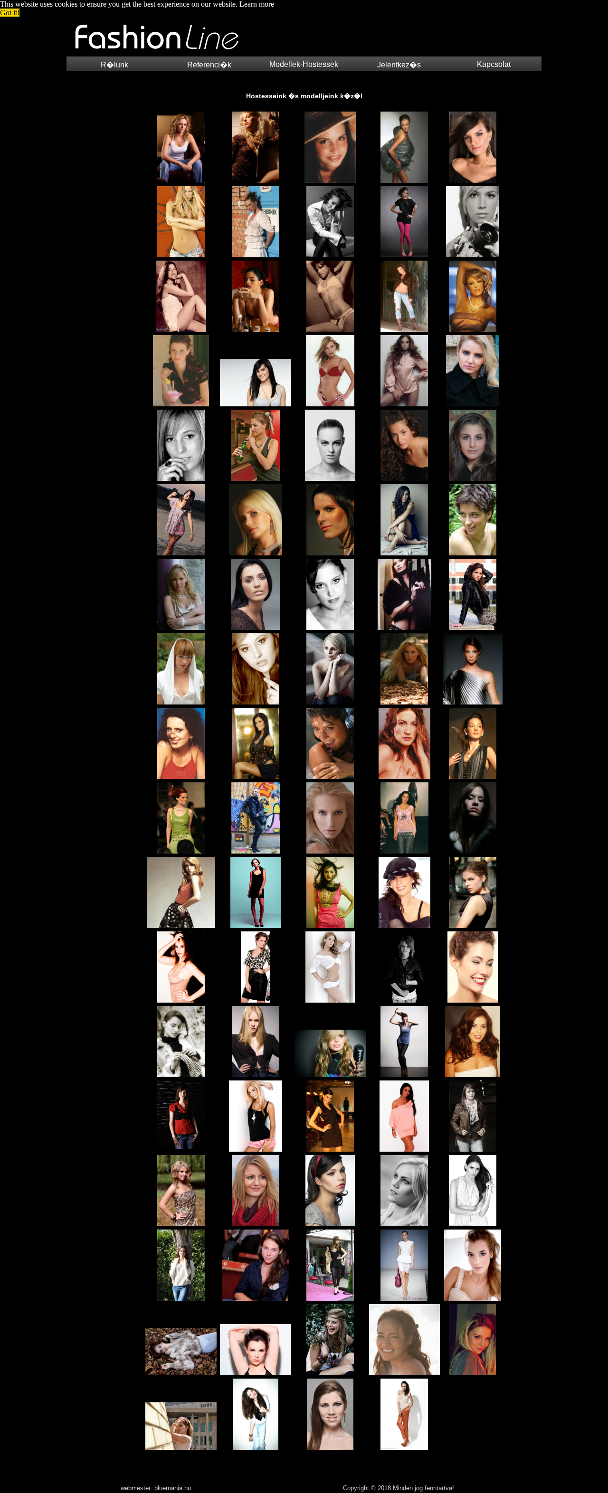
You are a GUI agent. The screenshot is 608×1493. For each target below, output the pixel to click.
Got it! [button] (9, 13)
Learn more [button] (256, 4)
